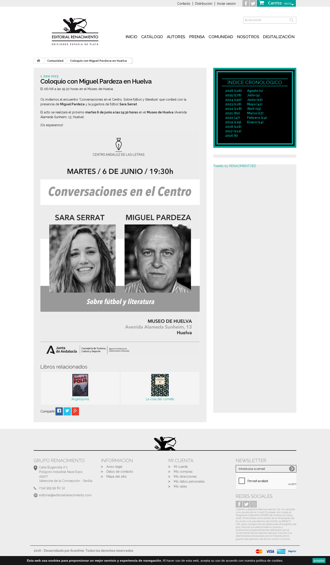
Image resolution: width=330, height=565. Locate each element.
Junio (254, 100)
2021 (232, 113)
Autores (176, 36)
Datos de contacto (119, 471)
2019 (233, 122)
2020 (232, 117)
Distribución (203, 3)
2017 (233, 131)
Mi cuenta (181, 466)
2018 (233, 126)
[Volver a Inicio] (38, 61)
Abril (254, 108)
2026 (233, 91)
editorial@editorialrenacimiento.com (65, 495)
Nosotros (248, 36)
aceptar (319, 560)
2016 (231, 135)
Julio (253, 95)
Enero (255, 122)
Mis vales (180, 486)
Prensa (197, 36)
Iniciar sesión (226, 3)
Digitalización (278, 36)
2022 (233, 108)
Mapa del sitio (116, 476)
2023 (233, 104)
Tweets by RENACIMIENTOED (234, 166)
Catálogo (152, 36)
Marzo (255, 113)
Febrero (257, 117)
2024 (233, 100)
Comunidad (221, 36)
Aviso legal (114, 466)
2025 (233, 95)
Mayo (254, 104)
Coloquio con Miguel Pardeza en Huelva (98, 60)
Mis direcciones (185, 476)
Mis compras (183, 471)
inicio (131, 36)
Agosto (255, 91)
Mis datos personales (189, 481)
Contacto (183, 3)
